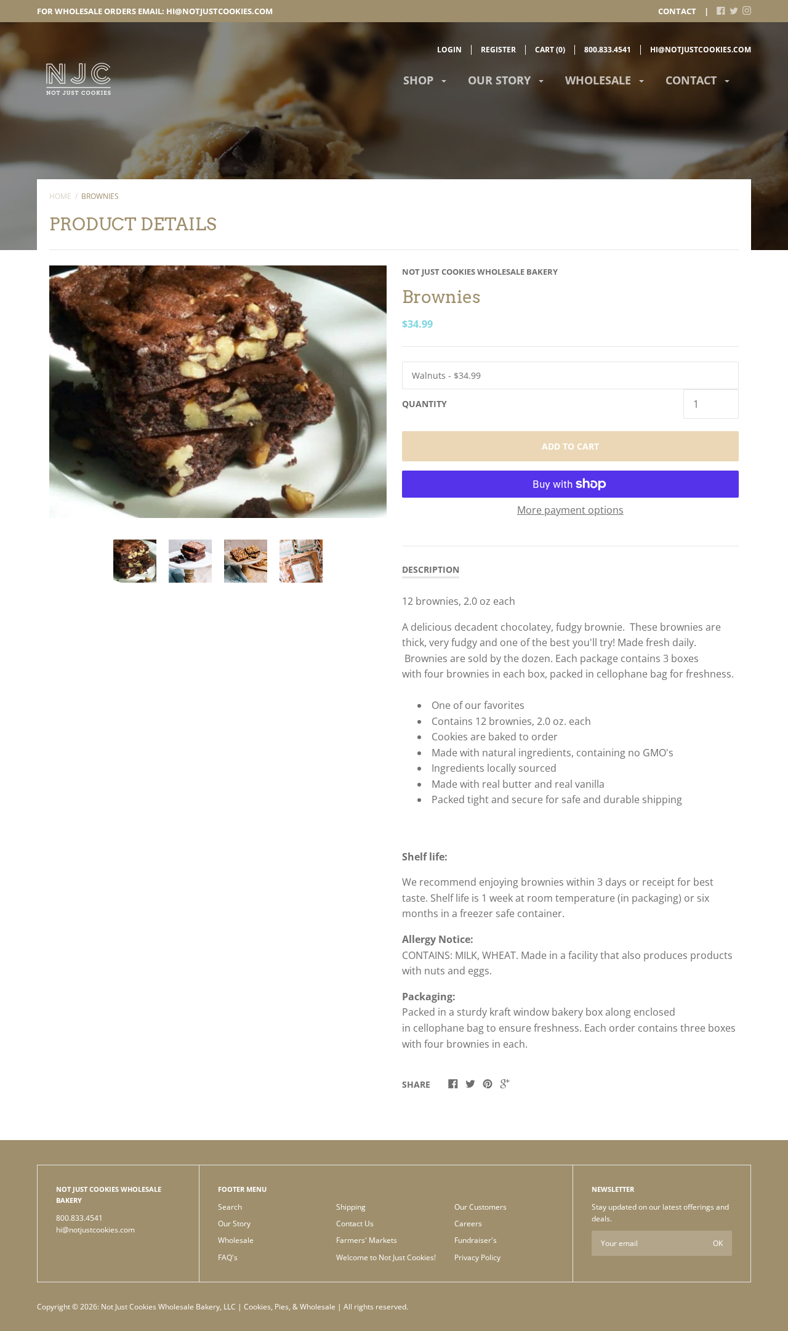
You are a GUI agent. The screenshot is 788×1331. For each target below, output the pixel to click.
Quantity (424, 404)
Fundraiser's (475, 1240)
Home (60, 196)
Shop (419, 80)
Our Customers (480, 1207)
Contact (677, 11)
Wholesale (599, 80)
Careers (468, 1223)
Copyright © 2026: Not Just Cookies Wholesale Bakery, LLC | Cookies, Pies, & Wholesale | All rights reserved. (222, 1306)
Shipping (351, 1207)
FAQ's (228, 1257)
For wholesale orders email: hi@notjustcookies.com (155, 11)
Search (230, 1207)
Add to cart (570, 446)
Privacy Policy (477, 1257)
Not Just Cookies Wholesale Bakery (480, 271)
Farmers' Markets (366, 1240)
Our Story (501, 80)
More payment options (570, 510)
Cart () (550, 49)
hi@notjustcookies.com (700, 49)
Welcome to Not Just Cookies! (386, 1257)
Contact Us (355, 1223)
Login (449, 49)
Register (498, 49)
